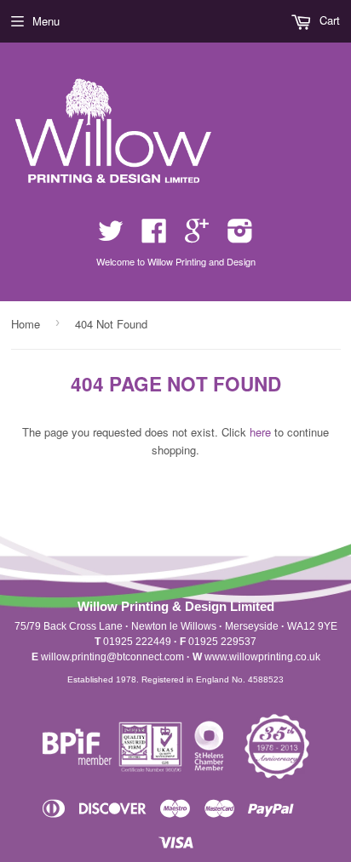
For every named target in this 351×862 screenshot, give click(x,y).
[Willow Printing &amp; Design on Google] (197, 236)
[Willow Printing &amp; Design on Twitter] (111, 236)
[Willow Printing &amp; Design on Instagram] (240, 236)
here (260, 432)
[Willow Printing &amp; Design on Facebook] (154, 236)
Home (25, 324)
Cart (328, 20)
